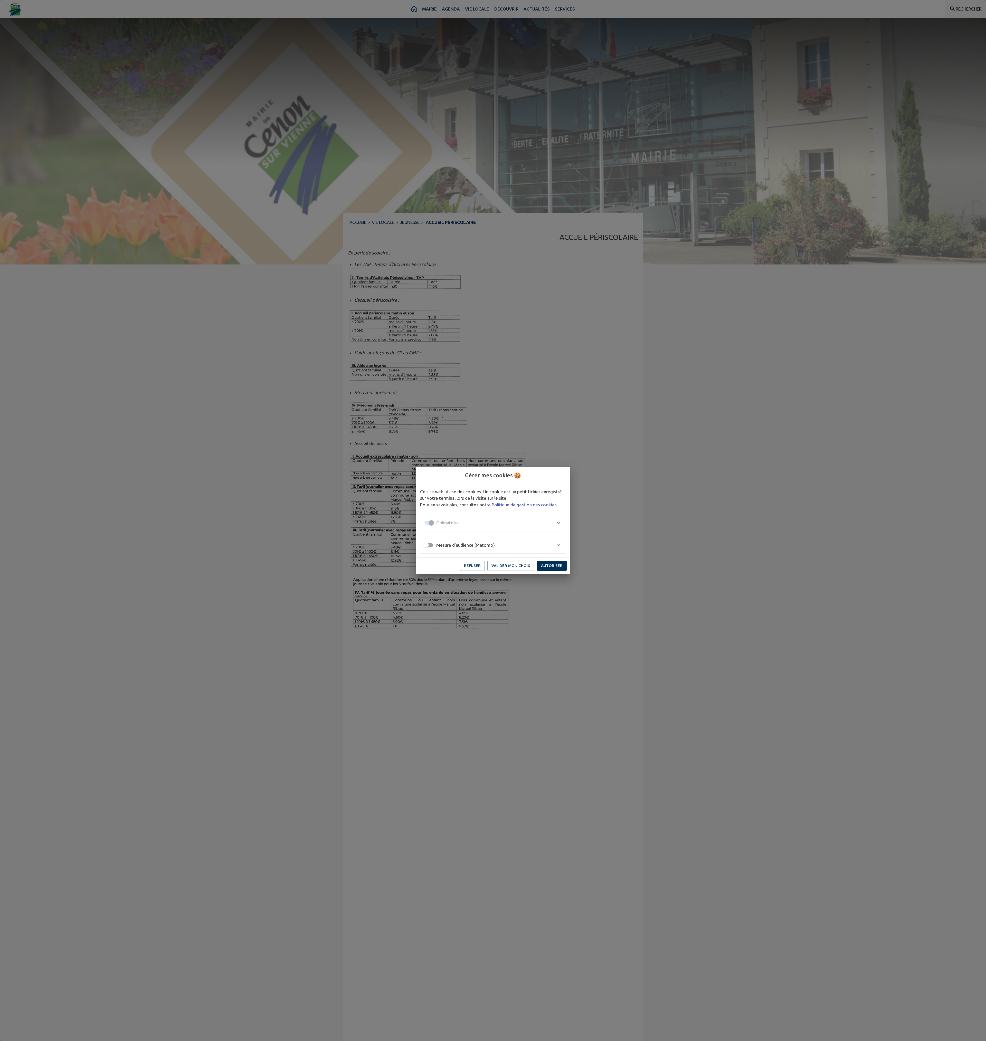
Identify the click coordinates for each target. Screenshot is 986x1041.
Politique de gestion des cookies (524, 504)
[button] (493, 523)
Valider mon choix (510, 565)
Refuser (472, 565)
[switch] (426, 545)
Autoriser (552, 565)
